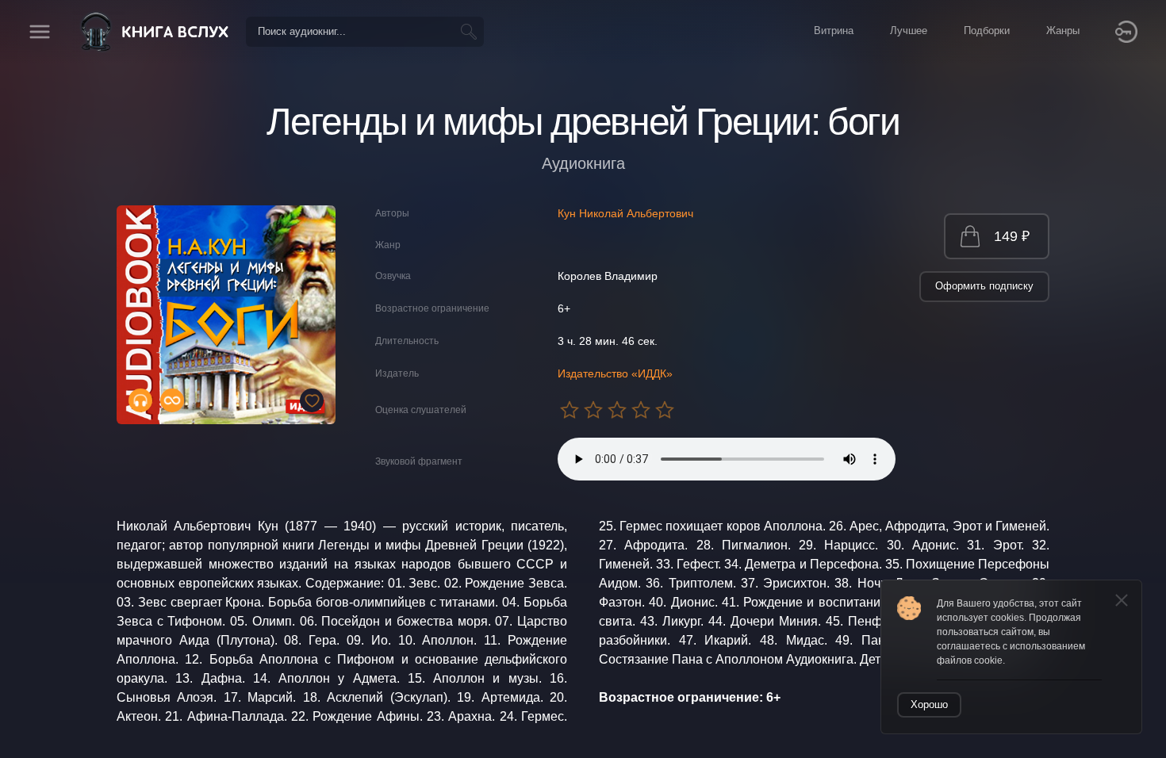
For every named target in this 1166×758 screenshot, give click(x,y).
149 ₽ (1012, 236)
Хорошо (929, 704)
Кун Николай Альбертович (625, 213)
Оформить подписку (984, 286)
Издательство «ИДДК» (615, 373)
